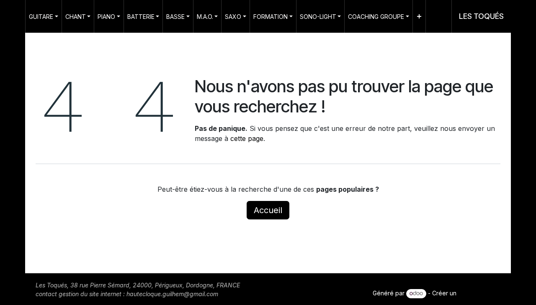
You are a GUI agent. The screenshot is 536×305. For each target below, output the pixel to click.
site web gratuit (479, 293)
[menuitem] (44, 16)
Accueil (268, 210)
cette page (246, 138)
